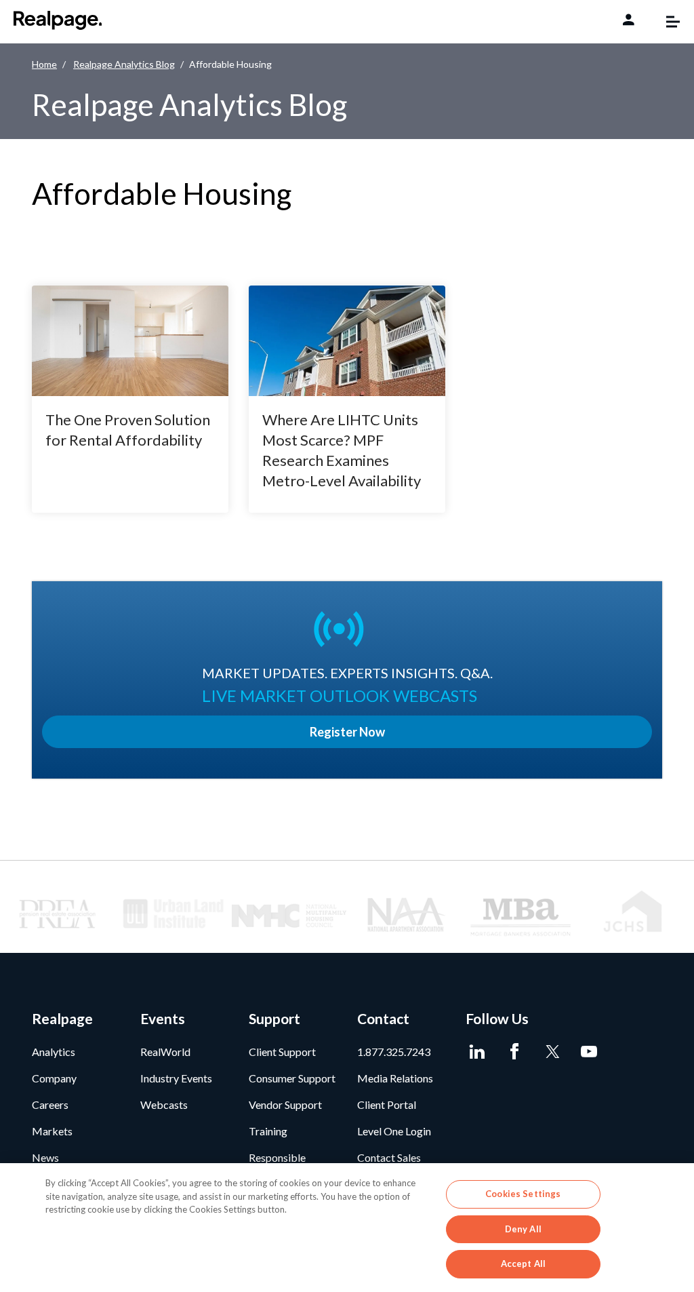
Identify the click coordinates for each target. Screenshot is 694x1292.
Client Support (282, 1051)
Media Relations (395, 1078)
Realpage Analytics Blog (124, 64)
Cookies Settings (522, 1193)
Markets (52, 1130)
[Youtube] (589, 1052)
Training (268, 1130)
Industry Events (176, 1078)
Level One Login (394, 1130)
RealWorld (165, 1051)
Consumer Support (292, 1078)
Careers (50, 1104)
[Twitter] (552, 1052)
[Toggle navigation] (666, 21)
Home (44, 64)
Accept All (523, 1263)
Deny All (523, 1229)
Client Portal (386, 1104)
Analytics (53, 1051)
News (45, 1157)
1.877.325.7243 (393, 1051)
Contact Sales (389, 1157)
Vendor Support (285, 1104)
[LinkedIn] (477, 1052)
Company (54, 1078)
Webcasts (164, 1104)
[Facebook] (515, 1052)
